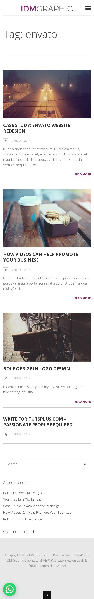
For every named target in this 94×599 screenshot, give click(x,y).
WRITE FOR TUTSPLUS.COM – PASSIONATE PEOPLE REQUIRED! (38, 422)
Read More (82, 174)
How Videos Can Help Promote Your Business (40, 257)
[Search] (85, 464)
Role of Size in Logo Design (36, 369)
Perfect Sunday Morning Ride (25, 493)
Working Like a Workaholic (22, 499)
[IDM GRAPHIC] (47, 9)
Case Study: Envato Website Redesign (36, 128)
